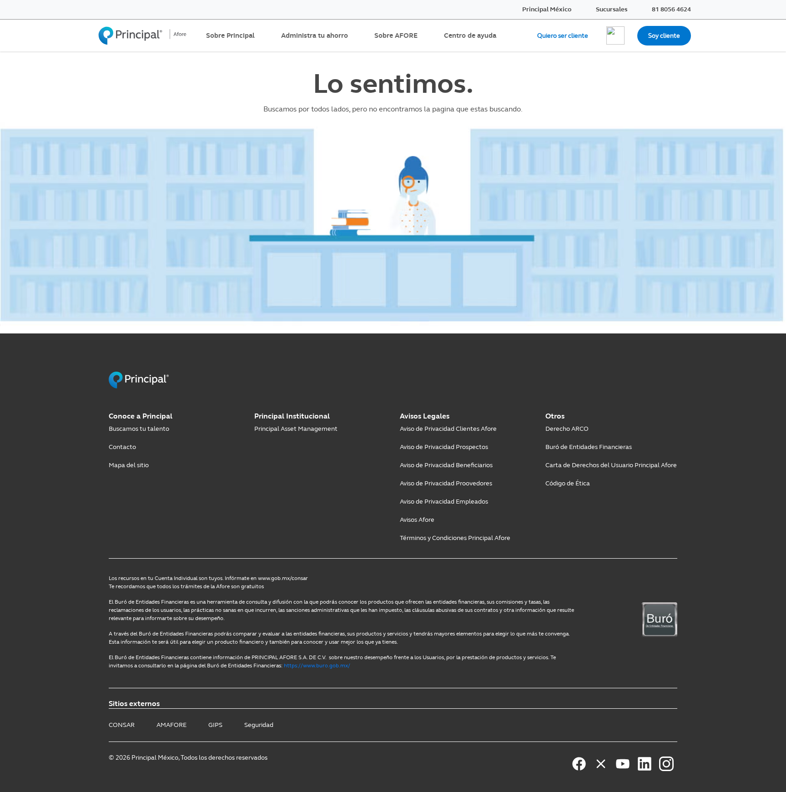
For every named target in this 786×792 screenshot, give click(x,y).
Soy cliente (664, 35)
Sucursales (611, 9)
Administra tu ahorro (314, 35)
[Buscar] (615, 35)
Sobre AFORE (396, 35)
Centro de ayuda (470, 35)
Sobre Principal (230, 35)
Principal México (546, 9)
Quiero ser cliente (562, 35)
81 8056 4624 (671, 9)
